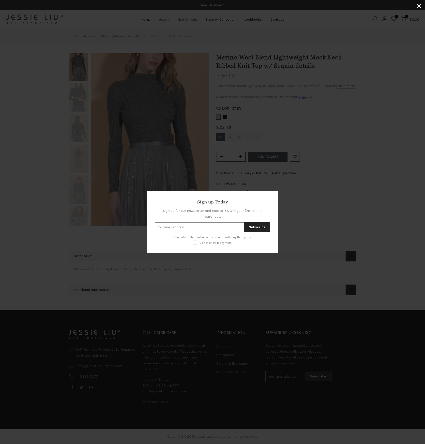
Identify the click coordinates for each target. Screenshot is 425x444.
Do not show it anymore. (215, 242)
